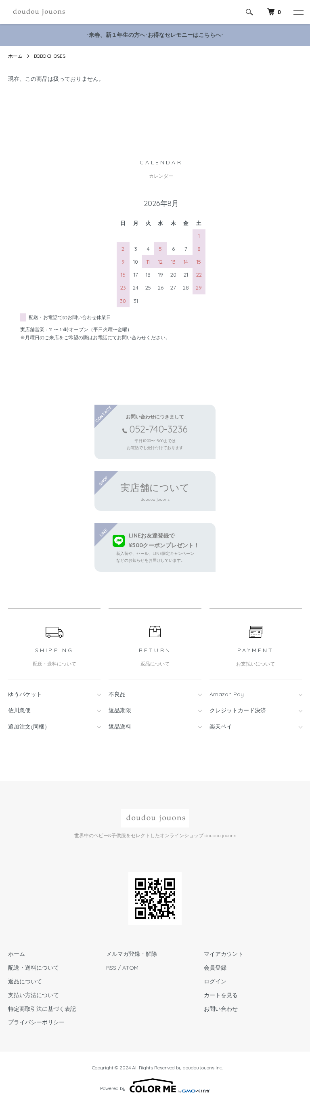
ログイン (215, 981)
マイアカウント (223, 954)
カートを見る (221, 995)
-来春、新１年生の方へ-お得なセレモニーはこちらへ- (155, 34)
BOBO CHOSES (49, 56)
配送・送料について (33, 967)
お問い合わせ (221, 1008)
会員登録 (215, 967)
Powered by (113, 1088)
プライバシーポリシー (36, 1022)
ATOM (130, 967)
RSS (111, 967)
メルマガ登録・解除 (131, 954)
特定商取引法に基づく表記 (42, 1008)
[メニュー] (298, 12)
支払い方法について (33, 995)
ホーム (15, 56)
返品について (25, 981)
